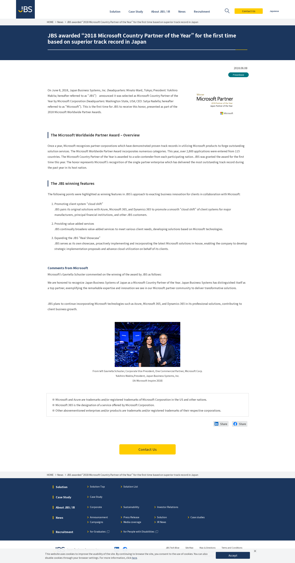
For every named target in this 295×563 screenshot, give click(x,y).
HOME (50, 22)
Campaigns (96, 522)
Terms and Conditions (232, 547)
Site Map (189, 547)
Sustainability (131, 507)
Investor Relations (167, 507)
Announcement (99, 517)
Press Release (131, 517)
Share (223, 424)
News (60, 22)
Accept (233, 555)
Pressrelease (238, 74)
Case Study (96, 497)
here (134, 557)
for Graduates (98, 531)
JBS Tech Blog (172, 547)
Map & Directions (207, 547)
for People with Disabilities (138, 531)
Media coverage (132, 522)
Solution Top (97, 486)
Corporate (96, 507)
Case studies (198, 517)
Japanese (274, 11)
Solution (162, 517)
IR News (161, 522)
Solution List (130, 486)
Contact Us (248, 11)
